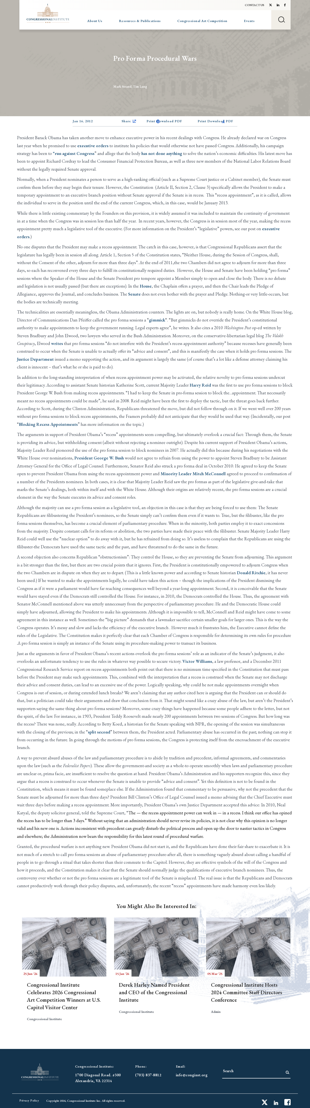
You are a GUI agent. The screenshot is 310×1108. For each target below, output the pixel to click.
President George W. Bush (99, 458)
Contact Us (254, 5)
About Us (94, 21)
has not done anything (161, 153)
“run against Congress (73, 153)
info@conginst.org (192, 1074)
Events (249, 21)
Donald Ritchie (251, 572)
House (146, 286)
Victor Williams (197, 661)
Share (126, 121)
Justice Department (35, 359)
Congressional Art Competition (202, 21)
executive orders (92, 145)
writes (57, 343)
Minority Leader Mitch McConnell (193, 473)
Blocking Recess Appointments (48, 424)
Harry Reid (200, 385)
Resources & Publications (140, 21)
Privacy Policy (29, 1100)
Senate (134, 294)
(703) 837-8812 (148, 1074)
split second (99, 732)
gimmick (157, 320)
